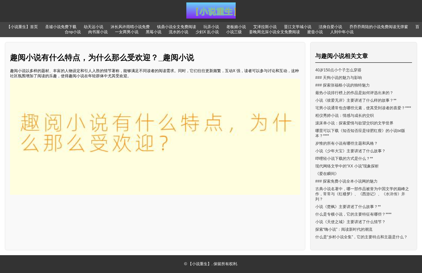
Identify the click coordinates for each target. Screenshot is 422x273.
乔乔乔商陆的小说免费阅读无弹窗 (378, 27)
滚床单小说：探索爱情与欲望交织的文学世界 (354, 123)
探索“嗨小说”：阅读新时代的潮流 (343, 229)
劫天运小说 (93, 27)
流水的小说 (178, 32)
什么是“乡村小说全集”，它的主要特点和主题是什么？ (361, 237)
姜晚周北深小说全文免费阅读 (274, 32)
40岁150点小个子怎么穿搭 (338, 70)
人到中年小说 (342, 32)
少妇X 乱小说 (207, 32)
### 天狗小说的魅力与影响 (338, 78)
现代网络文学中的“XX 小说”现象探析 (347, 166)
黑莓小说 (153, 32)
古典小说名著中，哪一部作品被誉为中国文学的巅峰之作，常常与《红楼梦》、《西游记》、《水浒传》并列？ (362, 194)
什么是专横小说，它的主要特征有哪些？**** (353, 214)
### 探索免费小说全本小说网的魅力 (346, 181)
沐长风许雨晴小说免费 (130, 27)
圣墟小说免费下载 (60, 27)
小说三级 (234, 32)
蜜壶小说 (315, 32)
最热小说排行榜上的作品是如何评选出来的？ (354, 93)
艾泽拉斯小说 (265, 27)
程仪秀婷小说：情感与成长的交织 (344, 115)
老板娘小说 (236, 27)
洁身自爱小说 (330, 27)
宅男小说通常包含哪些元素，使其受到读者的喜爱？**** (363, 108)
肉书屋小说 (98, 32)
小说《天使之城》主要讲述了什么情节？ (350, 222)
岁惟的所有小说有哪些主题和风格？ (346, 143)
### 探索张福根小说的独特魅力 (342, 85)
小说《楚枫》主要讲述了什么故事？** (348, 207)
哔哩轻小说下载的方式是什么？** (344, 158)
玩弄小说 (211, 27)
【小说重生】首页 (22, 27)
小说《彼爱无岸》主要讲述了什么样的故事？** (355, 100)
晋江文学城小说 (297, 27)
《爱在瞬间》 (327, 174)
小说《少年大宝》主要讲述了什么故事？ (350, 151)
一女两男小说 (126, 32)
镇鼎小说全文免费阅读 (176, 27)
